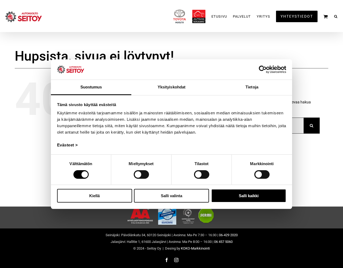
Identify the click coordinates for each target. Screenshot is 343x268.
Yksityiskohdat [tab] (171, 87)
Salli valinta (171, 195)
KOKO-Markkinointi (195, 248)
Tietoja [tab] (251, 87)
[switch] (141, 174)
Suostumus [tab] (91, 87)
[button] (336, 16)
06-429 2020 (228, 235)
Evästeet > (67, 145)
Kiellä (94, 195)
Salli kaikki (249, 195)
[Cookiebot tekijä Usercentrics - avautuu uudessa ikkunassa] (262, 69)
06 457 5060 (223, 242)
